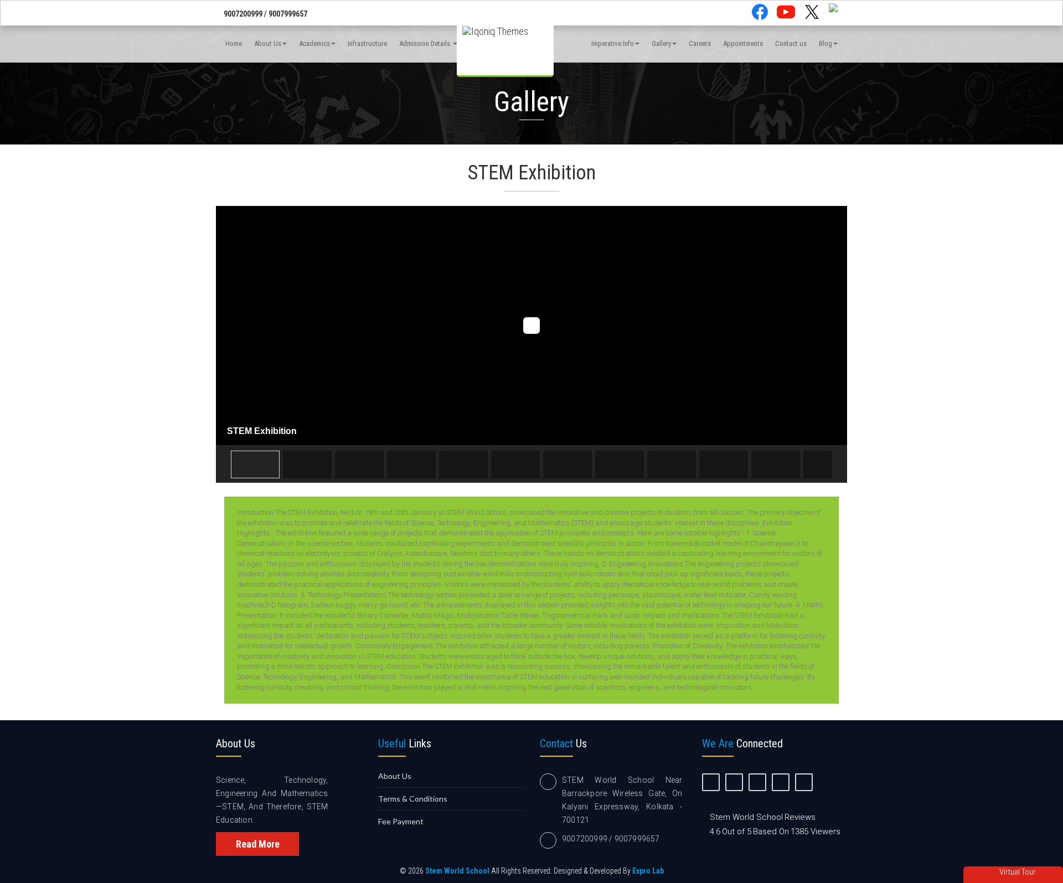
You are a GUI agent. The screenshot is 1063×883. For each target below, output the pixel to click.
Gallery (661, 43)
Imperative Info (612, 43)
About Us (267, 43)
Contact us (791, 43)
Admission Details (425, 43)
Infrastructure (367, 43)
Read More (258, 844)
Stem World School (457, 870)
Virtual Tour (1017, 872)
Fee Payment (401, 821)
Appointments (743, 43)
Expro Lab (648, 870)
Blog (825, 43)
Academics (314, 43)
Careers (700, 43)
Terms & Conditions (412, 798)
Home (233, 43)
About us (394, 776)
